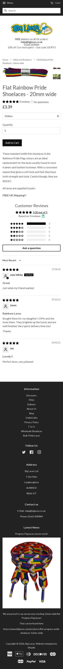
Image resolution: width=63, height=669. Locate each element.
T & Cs (31, 426)
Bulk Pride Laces (31, 435)
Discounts (31, 395)
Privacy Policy (31, 422)
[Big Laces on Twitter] (24, 452)
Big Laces (30, 643)
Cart (57, 2)
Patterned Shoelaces (22, 59)
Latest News (31, 527)
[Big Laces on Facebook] (31, 452)
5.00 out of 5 (40, 212)
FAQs (31, 400)
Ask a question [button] (31, 248)
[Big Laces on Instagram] (39, 452)
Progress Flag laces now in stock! (31, 534)
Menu (10, 2)
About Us (31, 408)
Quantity (8, 124)
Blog (31, 413)
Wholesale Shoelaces (31, 431)
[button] (11, 101)
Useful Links (31, 417)
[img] (11, 269)
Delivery (31, 404)
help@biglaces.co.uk (31, 42)
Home (5, 59)
